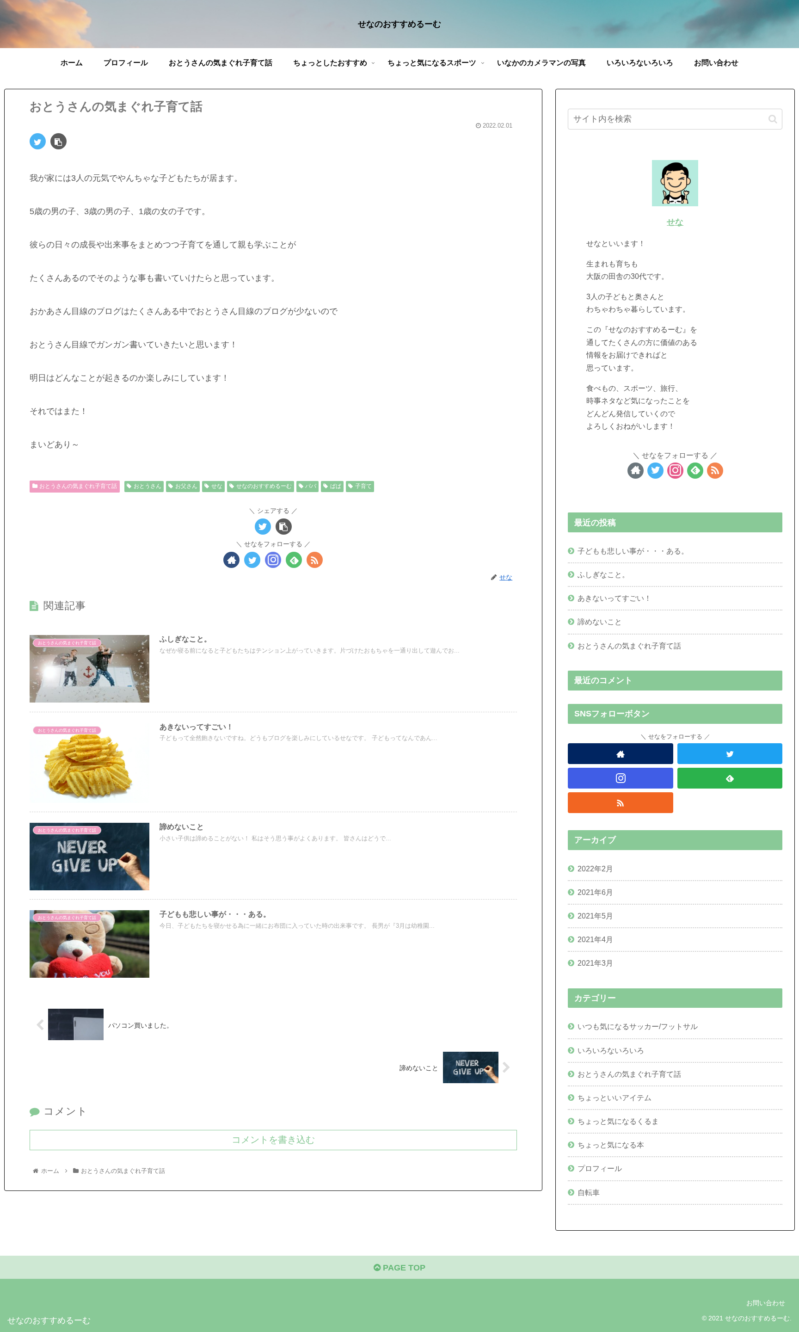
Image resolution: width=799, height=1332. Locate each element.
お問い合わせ (765, 1303)
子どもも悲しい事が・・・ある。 (633, 551)
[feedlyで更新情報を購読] (294, 560)
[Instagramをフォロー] (273, 560)
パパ (310, 486)
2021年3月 (595, 963)
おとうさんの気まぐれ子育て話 (78, 486)
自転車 (589, 1192)
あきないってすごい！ (614, 598)
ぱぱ (335, 486)
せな (216, 486)
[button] (773, 119)
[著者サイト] (231, 560)
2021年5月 (595, 916)
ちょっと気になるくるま (618, 1121)
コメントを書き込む (273, 1140)
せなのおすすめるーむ (264, 486)
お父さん (186, 486)
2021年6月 (595, 892)
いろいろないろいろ (611, 1050)
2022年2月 (595, 868)
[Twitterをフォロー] (252, 560)
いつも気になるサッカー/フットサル (638, 1026)
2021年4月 (595, 939)
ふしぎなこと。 (603, 574)
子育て (363, 486)
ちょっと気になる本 (611, 1145)
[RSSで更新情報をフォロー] (315, 560)
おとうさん (147, 486)
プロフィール (600, 1168)
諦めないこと (600, 621)
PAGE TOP (403, 1267)
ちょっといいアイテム (614, 1097)
